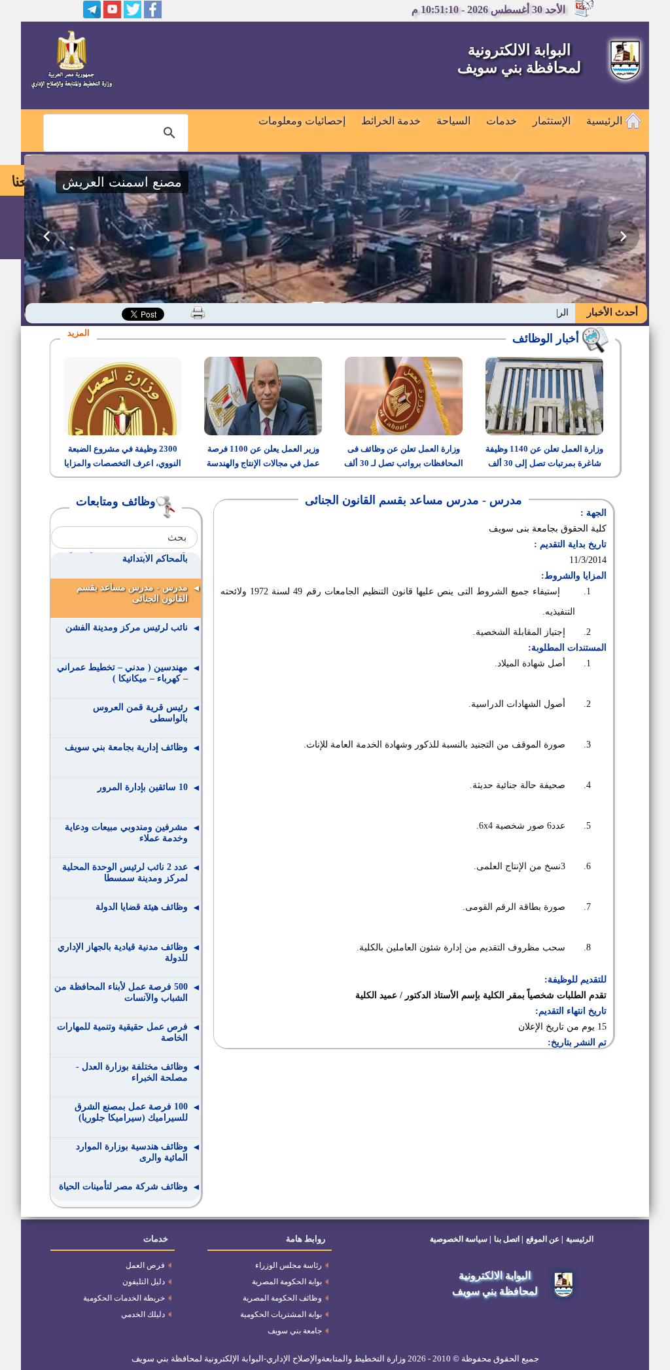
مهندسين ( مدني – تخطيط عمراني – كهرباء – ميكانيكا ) (122, 672)
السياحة (453, 120)
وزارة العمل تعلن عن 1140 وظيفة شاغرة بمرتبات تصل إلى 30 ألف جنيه (544, 463)
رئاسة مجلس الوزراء (288, 1265)
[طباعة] (197, 312)
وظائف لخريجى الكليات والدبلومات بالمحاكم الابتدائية (121, 553)
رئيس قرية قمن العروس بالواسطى (140, 712)
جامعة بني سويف (295, 1330)
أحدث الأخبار (611, 312)
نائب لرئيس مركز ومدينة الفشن (126, 627)
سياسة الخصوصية (458, 1239)
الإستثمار (552, 120)
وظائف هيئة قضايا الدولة (142, 907)
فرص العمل (145, 1265)
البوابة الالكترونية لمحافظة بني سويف (519, 59)
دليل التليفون (143, 1281)
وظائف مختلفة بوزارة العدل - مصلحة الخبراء (132, 1072)
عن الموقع (542, 1239)
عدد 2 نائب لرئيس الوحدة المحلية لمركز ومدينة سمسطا (125, 872)
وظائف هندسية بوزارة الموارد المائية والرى (132, 1152)
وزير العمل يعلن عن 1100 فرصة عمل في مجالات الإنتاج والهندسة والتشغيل (263, 463)
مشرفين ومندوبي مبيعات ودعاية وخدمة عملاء (126, 832)
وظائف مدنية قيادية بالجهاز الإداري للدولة (123, 952)
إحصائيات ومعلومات (301, 120)
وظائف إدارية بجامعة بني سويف (126, 747)
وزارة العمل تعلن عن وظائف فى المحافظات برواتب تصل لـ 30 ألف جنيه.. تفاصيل (403, 463)
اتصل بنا (507, 1239)
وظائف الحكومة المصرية (282, 1298)
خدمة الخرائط (391, 120)
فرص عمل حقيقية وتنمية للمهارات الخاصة (122, 1032)
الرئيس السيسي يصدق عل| (517, 312)
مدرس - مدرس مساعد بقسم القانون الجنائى (132, 593)
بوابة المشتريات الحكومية (281, 1314)
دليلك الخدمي (143, 1314)
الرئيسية (605, 120)
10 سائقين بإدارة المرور (142, 787)
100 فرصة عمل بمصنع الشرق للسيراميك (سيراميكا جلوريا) (131, 1112)
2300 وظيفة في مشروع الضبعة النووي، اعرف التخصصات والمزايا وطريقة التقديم (122, 463)
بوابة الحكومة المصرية (287, 1281)
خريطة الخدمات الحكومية (124, 1298)
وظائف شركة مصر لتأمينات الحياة (123, 1186)
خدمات (501, 120)
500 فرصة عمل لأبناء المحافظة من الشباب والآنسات (121, 992)
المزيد (78, 333)
